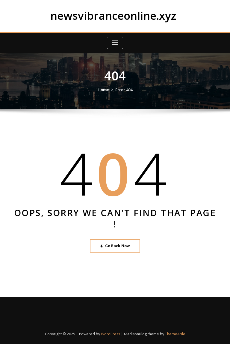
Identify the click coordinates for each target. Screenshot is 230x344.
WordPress (110, 334)
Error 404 (123, 89)
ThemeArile (175, 334)
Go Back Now (117, 245)
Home (103, 89)
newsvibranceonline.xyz (113, 15)
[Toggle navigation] (115, 43)
